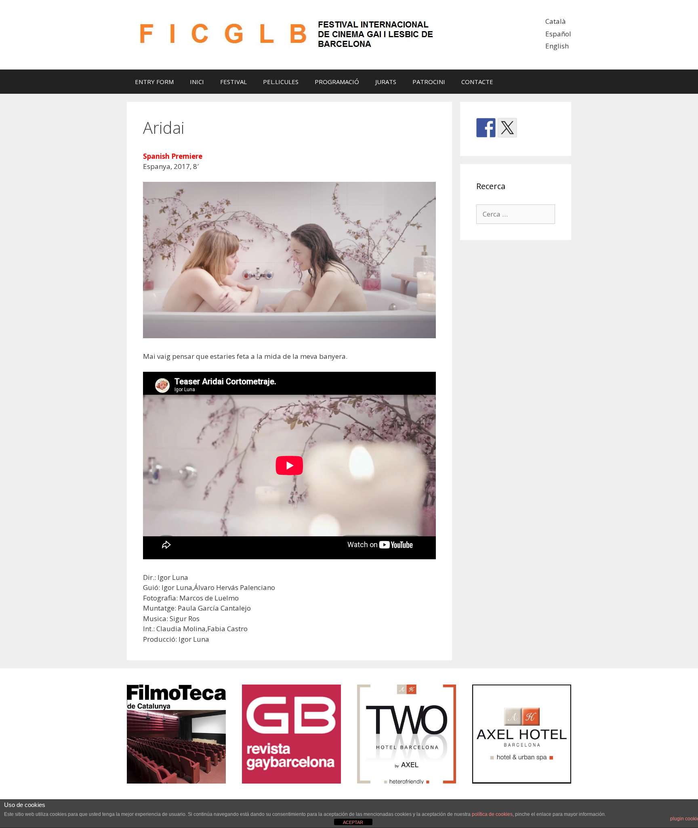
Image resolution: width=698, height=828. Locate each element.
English (557, 46)
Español (558, 33)
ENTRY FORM (154, 82)
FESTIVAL (233, 82)
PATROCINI (428, 82)
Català (555, 21)
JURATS (385, 82)
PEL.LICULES (281, 82)
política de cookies (492, 814)
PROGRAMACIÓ (337, 82)
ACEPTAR (353, 822)
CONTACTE (477, 82)
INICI (197, 82)
